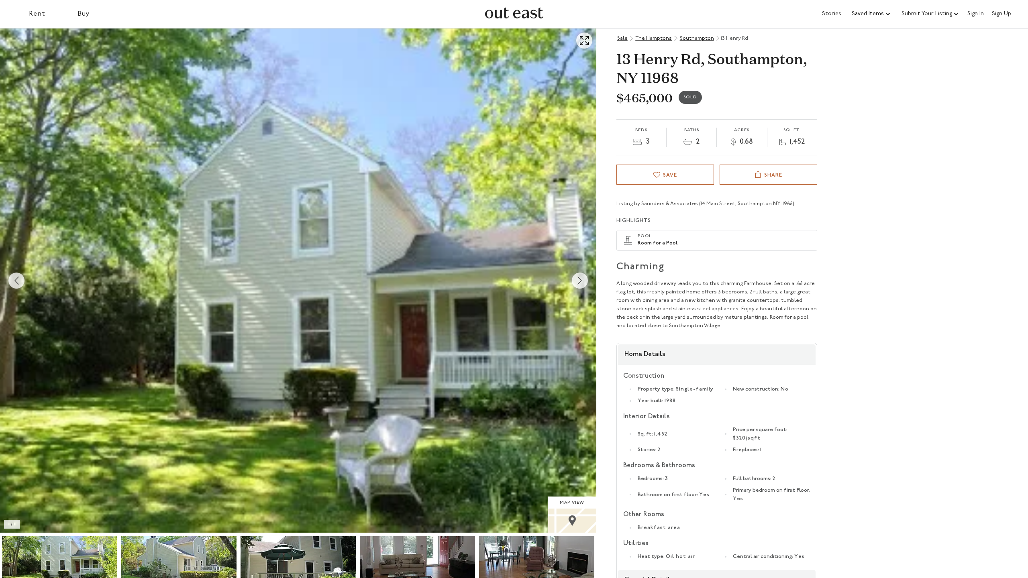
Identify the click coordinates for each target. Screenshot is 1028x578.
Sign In (975, 14)
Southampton (697, 38)
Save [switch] (670, 175)
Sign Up (1001, 14)
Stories (831, 14)
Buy (84, 14)
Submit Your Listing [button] (927, 14)
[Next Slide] (580, 281)
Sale (622, 38)
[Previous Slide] (16, 281)
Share (773, 175)
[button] (871, 14)
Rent (37, 14)
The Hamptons (653, 38)
